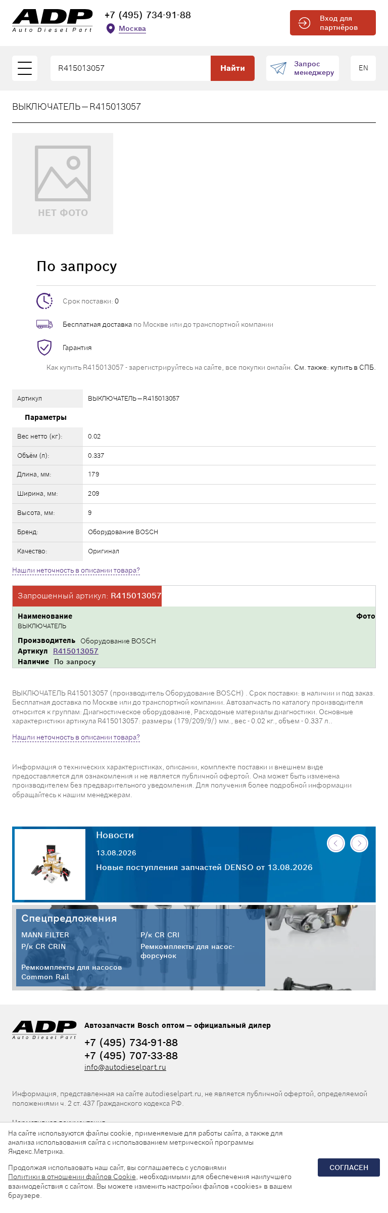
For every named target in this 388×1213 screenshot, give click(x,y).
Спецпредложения (69, 918)
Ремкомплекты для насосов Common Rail (71, 972)
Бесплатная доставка (97, 324)
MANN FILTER (45, 934)
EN (363, 67)
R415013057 (76, 651)
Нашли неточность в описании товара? (76, 570)
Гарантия (77, 347)
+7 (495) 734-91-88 (148, 15)
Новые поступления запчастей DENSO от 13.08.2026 (204, 867)
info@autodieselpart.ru (125, 1067)
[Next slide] (359, 843)
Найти (232, 68)
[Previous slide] (336, 843)
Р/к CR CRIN (43, 946)
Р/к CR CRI (160, 934)
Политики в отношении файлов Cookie (72, 1176)
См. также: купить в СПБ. (335, 367)
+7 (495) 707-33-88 (131, 1055)
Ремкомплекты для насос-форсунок (187, 951)
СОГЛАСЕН (348, 1167)
